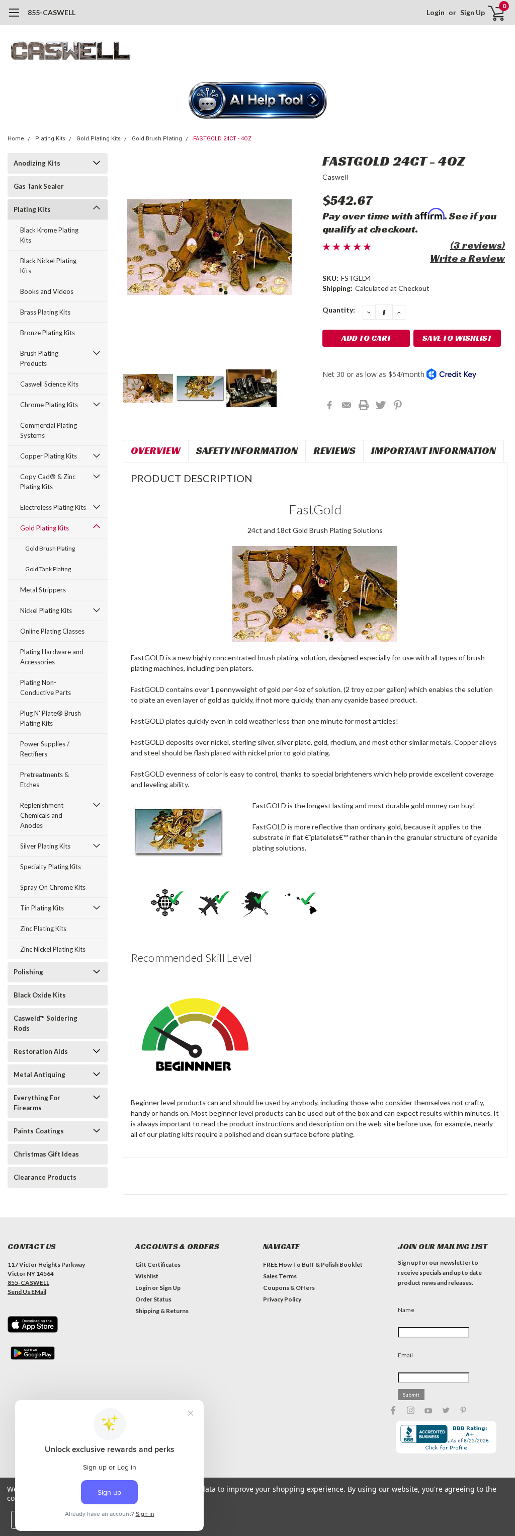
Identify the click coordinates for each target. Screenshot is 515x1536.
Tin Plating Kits (42, 908)
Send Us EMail (27, 1291)
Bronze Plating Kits (47, 333)
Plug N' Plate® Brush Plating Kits (50, 718)
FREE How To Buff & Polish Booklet (313, 1264)
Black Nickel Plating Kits (48, 266)
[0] (492, 12)
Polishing (28, 972)
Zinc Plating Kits (43, 929)
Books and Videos (46, 291)
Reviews (334, 450)
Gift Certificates (158, 1264)
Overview (156, 450)
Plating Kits (50, 138)
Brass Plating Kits (45, 312)
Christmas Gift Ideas (46, 1154)
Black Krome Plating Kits (49, 235)
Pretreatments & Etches (44, 780)
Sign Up (472, 12)
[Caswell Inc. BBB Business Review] (446, 1436)
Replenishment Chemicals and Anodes (41, 815)
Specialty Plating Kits (50, 867)
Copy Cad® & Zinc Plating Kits (47, 482)
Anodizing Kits (37, 163)
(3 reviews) (477, 245)
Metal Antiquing (39, 1074)
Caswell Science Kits (49, 384)
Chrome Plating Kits (49, 405)
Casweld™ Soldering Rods (45, 1023)
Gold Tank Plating (48, 569)
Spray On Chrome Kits (52, 887)
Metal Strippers (43, 590)
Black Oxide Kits (40, 995)
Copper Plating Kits (48, 456)
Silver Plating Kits (45, 846)
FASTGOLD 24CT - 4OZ (222, 138)
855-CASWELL (51, 12)
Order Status (153, 1299)
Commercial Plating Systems (48, 430)
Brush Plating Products (39, 358)
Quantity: (338, 309)
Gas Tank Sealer (39, 186)
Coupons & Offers (289, 1287)
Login (435, 12)
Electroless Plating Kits (53, 507)
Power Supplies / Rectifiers (44, 749)
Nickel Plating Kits (46, 610)
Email (405, 1355)
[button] (258, 101)
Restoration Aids (41, 1051)
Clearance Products (45, 1177)
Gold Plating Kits (98, 138)
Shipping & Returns (162, 1311)
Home (16, 138)
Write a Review (467, 258)
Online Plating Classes (52, 631)
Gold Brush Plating (157, 138)
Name (406, 1310)
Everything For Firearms (37, 1103)
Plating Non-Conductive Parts (45, 687)
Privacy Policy (282, 1299)
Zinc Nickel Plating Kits (52, 949)
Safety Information (247, 450)
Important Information (433, 450)
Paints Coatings (39, 1131)
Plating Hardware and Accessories (51, 657)
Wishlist (146, 1276)
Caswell (335, 177)
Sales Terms (280, 1276)
